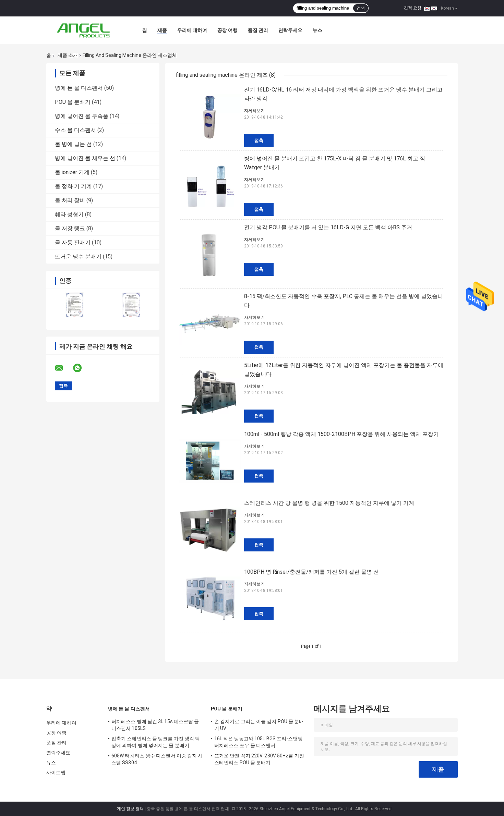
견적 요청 (412, 7)
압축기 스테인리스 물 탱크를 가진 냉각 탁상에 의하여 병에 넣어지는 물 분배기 (155, 742)
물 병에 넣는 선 (73, 144)
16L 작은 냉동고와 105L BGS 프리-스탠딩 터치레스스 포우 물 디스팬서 (258, 742)
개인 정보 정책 (130, 808)
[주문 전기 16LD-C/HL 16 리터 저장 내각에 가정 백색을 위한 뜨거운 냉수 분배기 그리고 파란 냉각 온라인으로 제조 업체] (210, 116)
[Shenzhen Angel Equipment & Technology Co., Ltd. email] (63, 368)
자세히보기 (254, 110)
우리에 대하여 (192, 30)
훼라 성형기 (69, 214)
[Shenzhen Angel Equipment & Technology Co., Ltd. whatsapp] (81, 368)
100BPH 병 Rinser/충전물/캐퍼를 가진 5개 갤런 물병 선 (311, 572)
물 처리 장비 (70, 200)
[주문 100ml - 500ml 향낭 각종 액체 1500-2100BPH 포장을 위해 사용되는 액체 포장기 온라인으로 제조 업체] (210, 460)
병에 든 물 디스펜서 (79, 88)
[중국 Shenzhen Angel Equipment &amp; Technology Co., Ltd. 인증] (74, 304)
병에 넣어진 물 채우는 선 (85, 158)
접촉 (258, 140)
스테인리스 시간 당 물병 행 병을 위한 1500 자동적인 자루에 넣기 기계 (329, 503)
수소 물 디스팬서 (75, 130)
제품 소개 (68, 55)
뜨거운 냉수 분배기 (78, 256)
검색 (361, 8)
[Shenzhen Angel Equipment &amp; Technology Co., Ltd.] (84, 30)
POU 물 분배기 (73, 102)
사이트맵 (55, 772)
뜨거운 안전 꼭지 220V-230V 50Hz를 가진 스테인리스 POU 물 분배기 (259, 759)
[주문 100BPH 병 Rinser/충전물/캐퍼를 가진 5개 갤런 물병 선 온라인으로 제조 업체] (210, 598)
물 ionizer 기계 (72, 172)
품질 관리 (258, 30)
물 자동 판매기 (73, 242)
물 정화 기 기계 (73, 186)
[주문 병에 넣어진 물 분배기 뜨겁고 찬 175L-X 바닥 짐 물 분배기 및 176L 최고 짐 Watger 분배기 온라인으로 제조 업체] (210, 185)
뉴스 (317, 30)
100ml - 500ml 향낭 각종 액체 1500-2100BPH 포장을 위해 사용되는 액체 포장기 (341, 434)
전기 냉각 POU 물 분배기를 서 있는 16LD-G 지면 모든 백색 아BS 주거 (328, 227)
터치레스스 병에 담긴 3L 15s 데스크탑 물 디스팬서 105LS (155, 725)
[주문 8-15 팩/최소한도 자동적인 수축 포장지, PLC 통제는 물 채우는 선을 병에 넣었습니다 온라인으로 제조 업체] (210, 323)
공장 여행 (227, 30)
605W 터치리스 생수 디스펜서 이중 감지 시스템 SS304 (157, 759)
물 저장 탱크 (70, 228)
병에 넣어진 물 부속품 (81, 116)
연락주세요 (290, 30)
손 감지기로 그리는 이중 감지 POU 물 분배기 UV (259, 725)
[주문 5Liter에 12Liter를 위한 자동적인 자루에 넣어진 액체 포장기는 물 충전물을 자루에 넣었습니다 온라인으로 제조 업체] (210, 392)
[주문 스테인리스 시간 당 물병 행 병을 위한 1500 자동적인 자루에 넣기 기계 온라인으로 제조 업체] (210, 529)
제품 (162, 30)
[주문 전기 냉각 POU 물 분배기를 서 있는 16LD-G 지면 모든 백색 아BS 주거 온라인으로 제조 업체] (210, 254)
